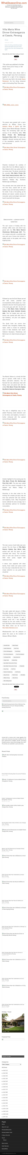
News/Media (5, 1148)
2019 (5, 1084)
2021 (5, 1078)
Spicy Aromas (6, 674)
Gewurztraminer (17, 657)
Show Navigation (25, 3)
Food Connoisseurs (20, 654)
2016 (5, 1092)
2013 (5, 1100)
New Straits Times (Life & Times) (15, 46)
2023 (5, 1073)
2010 (5, 1108)
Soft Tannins (17, 671)
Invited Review (16, 45)
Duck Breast (17, 651)
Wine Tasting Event (7, 680)
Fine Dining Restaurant (8, 654)
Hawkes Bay (14, 660)
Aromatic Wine (7, 645)
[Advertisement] (14, 16)
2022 (5, 1075)
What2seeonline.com (14, 3)
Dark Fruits (16, 648)
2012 (5, 1103)
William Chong (7, 677)
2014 (5, 1097)
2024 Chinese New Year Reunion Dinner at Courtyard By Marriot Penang (12, 953)
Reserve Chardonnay (8, 671)
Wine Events (5, 1143)
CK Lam (6, 40)
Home (3, 1124)
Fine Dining (10, 45)
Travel (3, 1137)
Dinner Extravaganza (8, 651)
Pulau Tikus (10, 48)
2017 (5, 1089)
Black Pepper (15, 645)
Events (6, 45)
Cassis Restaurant (7, 648)
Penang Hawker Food (7, 1132)
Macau (4, 1140)
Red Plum (13, 669)
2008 (5, 1114)
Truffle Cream (15, 674)
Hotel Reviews (5, 1146)
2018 (5, 1086)
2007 (5, 1116)
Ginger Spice (6, 660)
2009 (5, 1111)
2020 (5, 1081)
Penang (6, 48)
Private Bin (22, 666)
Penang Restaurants (6, 1129)
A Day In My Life (6, 1135)
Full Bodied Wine (7, 657)
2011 (5, 1105)
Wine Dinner (15, 677)
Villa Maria (23, 674)
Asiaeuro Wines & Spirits (10, 126)
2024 (5, 1070)
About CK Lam (5, 1127)
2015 (5, 1094)
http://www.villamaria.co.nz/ (10, 628)
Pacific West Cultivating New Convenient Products (14, 773)
